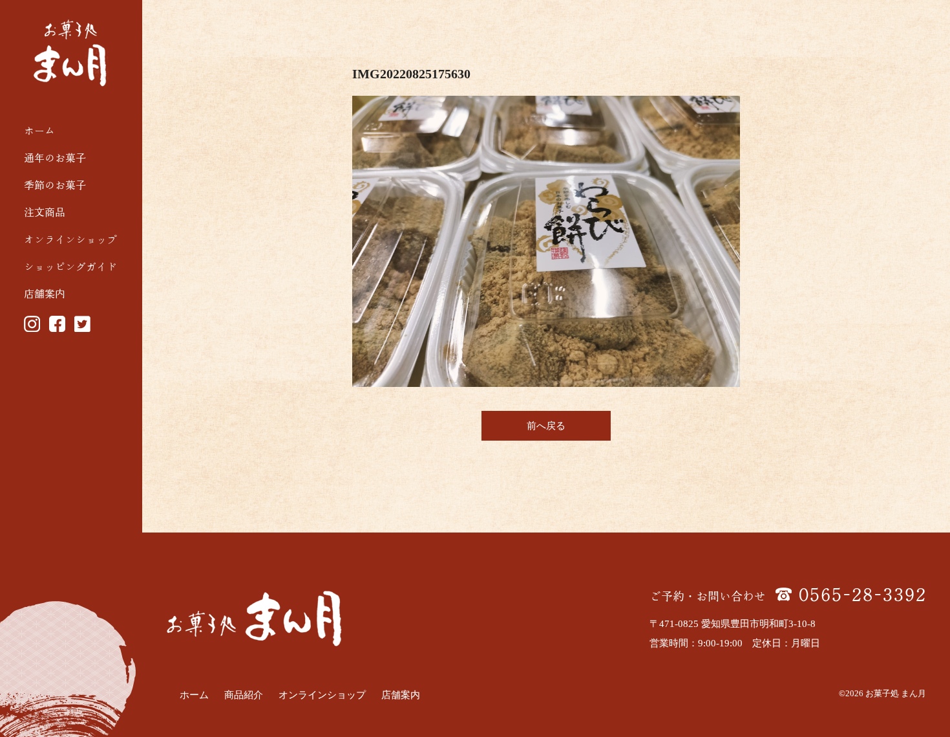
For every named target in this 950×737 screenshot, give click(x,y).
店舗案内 (44, 294)
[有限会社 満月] (71, 53)
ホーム (39, 131)
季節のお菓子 (55, 185)
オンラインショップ (70, 239)
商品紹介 (243, 695)
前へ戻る (546, 426)
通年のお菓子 (55, 158)
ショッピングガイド (70, 266)
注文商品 (44, 212)
